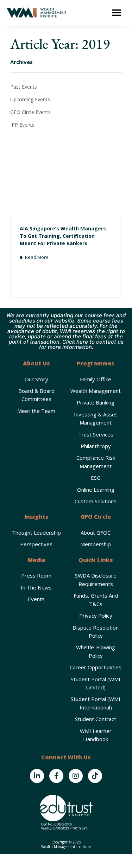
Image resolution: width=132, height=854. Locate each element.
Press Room (36, 575)
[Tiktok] (95, 776)
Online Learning (95, 489)
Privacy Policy (95, 615)
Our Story (36, 379)
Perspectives (36, 544)
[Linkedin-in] (37, 776)
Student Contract (95, 718)
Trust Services (95, 434)
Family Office (95, 379)
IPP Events (22, 124)
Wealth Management (95, 390)
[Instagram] (76, 776)
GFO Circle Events (30, 112)
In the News (36, 587)
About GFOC (96, 532)
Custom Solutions (96, 501)
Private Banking (95, 402)
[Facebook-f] (56, 776)
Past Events (23, 86)
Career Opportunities (95, 667)
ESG (96, 477)
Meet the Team (36, 410)
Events (36, 599)
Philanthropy (96, 446)
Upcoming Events (30, 99)
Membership (95, 544)
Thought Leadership (36, 532)
